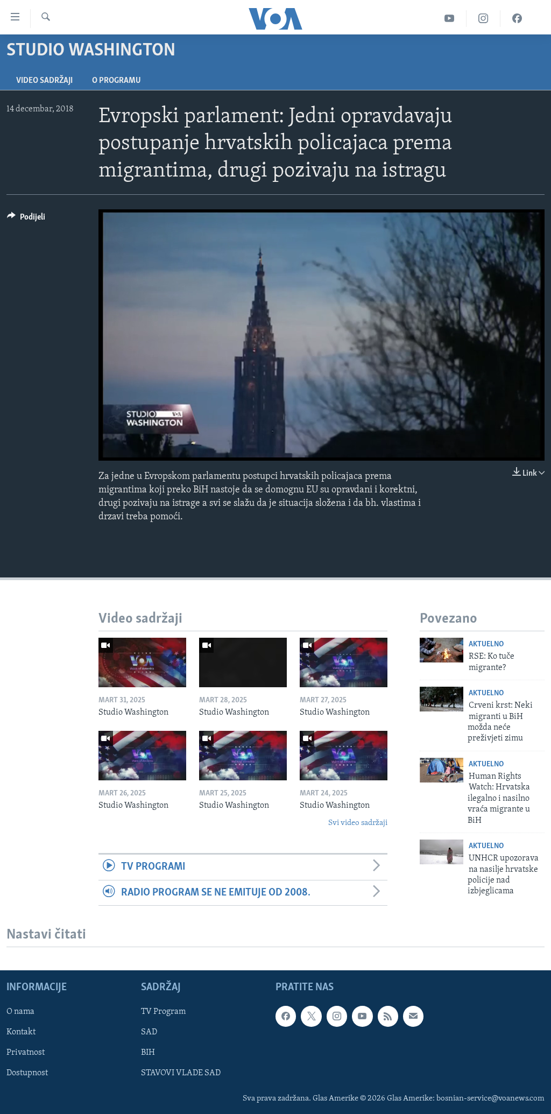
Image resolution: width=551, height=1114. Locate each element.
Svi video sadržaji (357, 823)
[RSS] (388, 1016)
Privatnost (25, 1052)
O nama (20, 1011)
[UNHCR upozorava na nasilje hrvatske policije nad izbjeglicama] (441, 852)
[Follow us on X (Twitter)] (311, 1016)
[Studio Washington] (142, 662)
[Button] (26, 219)
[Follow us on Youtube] (362, 1016)
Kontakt (21, 1032)
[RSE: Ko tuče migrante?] (441, 650)
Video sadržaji (44, 80)
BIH (148, 1052)
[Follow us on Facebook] (286, 1016)
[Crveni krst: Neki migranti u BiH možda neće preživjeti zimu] (441, 699)
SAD (149, 1032)
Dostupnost (27, 1073)
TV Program (163, 1011)
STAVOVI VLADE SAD (181, 1073)
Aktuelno (486, 644)
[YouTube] (450, 18)
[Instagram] (483, 18)
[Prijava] (413, 1016)
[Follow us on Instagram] (337, 1016)
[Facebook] (517, 18)
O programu (116, 80)
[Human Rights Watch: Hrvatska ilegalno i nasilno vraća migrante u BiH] (441, 770)
